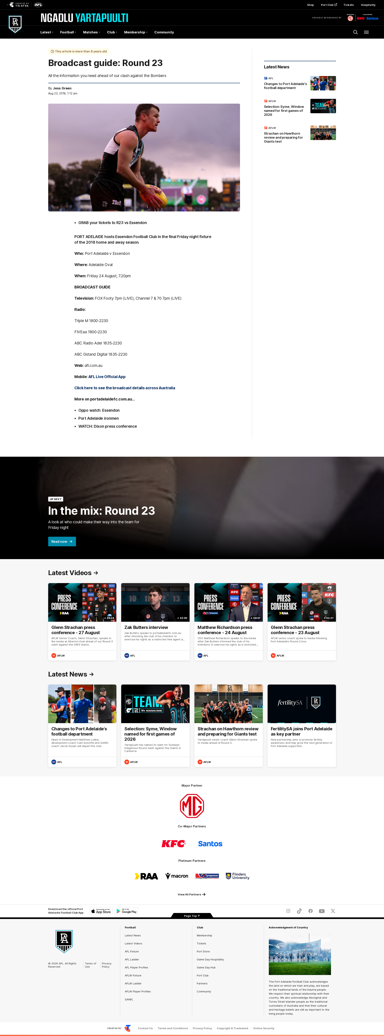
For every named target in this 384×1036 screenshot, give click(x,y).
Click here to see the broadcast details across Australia (124, 387)
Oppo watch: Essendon (99, 410)
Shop (310, 4)
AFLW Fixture (133, 975)
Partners (202, 983)
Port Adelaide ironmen (98, 418)
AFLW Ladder (133, 983)
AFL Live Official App (107, 376)
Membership (204, 935)
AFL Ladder (132, 959)
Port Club (327, 4)
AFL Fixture (132, 951)
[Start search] (355, 32)
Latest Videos (133, 943)
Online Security (263, 1028)
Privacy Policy (107, 965)
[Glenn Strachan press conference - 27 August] (82, 622)
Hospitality (368, 4)
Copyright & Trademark (232, 1028)
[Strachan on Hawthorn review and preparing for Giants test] (300, 135)
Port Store (203, 951)
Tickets (348, 4)
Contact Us (145, 1028)
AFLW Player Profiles (138, 991)
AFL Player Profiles (136, 967)
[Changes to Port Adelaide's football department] (300, 84)
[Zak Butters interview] (155, 622)
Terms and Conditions (173, 1028)
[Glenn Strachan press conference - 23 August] (302, 622)
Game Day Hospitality (210, 959)
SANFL (129, 999)
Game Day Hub (206, 967)
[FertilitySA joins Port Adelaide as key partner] (302, 726)
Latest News (133, 935)
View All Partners (189, 894)
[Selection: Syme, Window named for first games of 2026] (300, 108)
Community (164, 32)
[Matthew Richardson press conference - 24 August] (228, 622)
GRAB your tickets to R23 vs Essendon (112, 222)
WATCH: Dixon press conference (107, 426)
